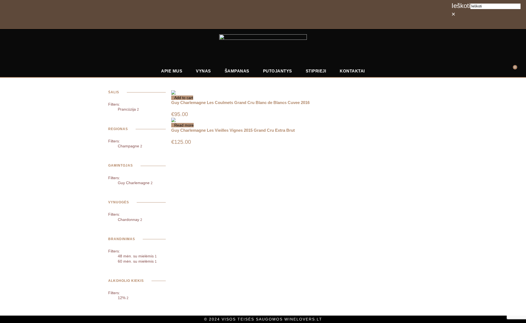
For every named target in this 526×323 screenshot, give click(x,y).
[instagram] (487, 22)
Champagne (130, 146)
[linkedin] (475, 22)
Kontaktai (352, 71)
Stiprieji (316, 71)
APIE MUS (171, 71)
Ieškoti (460, 5)
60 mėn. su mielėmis (137, 261)
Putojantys (277, 71)
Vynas (203, 71)
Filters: (114, 104)
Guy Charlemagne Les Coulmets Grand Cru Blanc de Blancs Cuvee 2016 (240, 102)
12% (123, 298)
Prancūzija (128, 109)
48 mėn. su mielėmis (137, 256)
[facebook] (463, 22)
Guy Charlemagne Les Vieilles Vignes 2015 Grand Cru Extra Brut (233, 130)
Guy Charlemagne (135, 183)
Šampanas (237, 71)
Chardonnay (130, 219)
